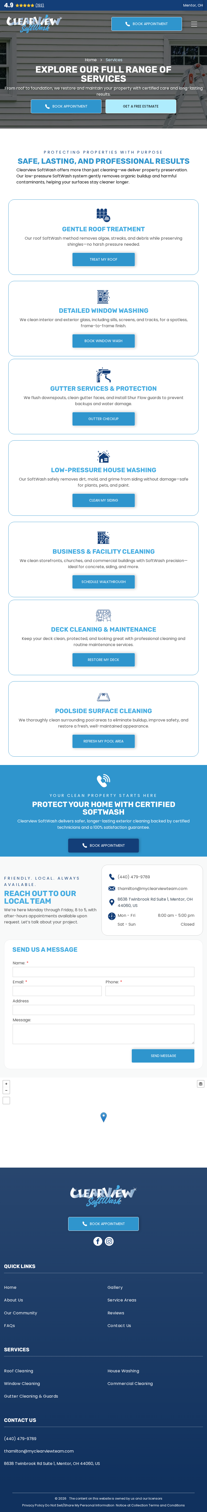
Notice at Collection (132, 1505)
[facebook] (97, 1242)
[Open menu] (194, 24)
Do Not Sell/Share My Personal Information (79, 1505)
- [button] (6, 1090)
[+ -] (103, 1123)
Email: (18, 982)
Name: (19, 963)
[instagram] (109, 1242)
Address (21, 1001)
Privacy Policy (33, 1505)
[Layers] (200, 1084)
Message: (22, 1020)
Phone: (112, 982)
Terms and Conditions (167, 1505)
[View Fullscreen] (6, 1100)
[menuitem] (51, 1287)
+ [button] (6, 1084)
